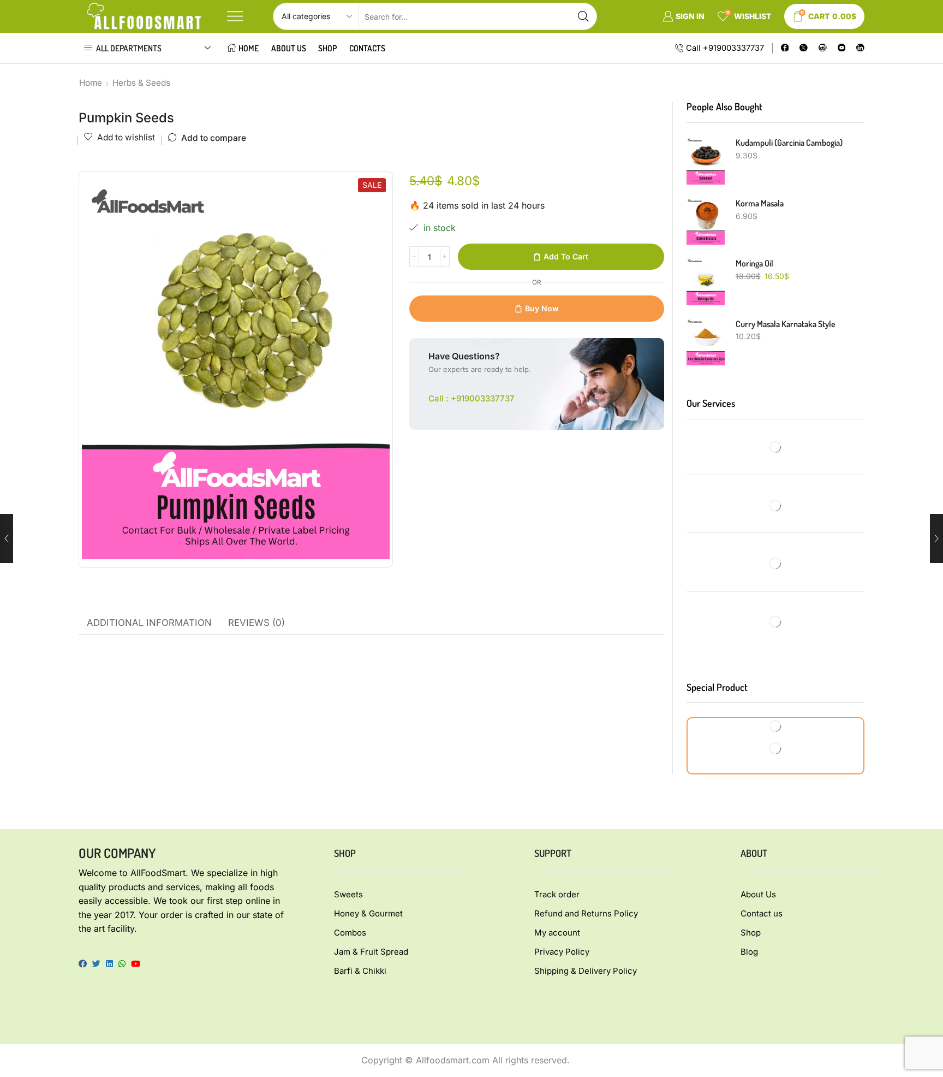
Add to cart (566, 256)
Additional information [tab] (149, 622)
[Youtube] (842, 48)
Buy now (542, 308)
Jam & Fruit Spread (371, 951)
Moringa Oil (754, 263)
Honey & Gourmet (368, 913)
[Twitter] (803, 48)
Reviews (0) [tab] (256, 622)
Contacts (367, 48)
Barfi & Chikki (360, 971)
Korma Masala (760, 203)
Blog (749, 951)
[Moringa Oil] (706, 281)
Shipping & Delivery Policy (585, 971)
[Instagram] (823, 48)
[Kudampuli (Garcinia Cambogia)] (706, 161)
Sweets (348, 894)
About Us (288, 48)
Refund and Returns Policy (586, 913)
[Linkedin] (860, 48)
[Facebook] (785, 48)
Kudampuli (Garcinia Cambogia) (789, 142)
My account (557, 932)
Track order (557, 894)
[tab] (149, 623)
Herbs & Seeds (141, 83)
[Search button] (583, 16)
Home (248, 48)
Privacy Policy (561, 951)
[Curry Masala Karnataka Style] (706, 342)
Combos (350, 932)
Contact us (762, 913)
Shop (327, 48)
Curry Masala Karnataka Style (785, 323)
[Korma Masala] (706, 221)
